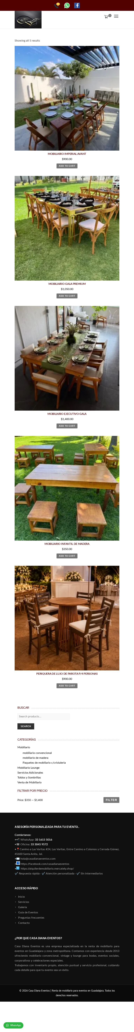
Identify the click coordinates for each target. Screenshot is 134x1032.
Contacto (24, 923)
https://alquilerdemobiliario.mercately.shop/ (47, 868)
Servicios (23, 902)
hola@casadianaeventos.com (37, 858)
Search (26, 726)
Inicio (21, 896)
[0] (105, 16)
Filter (111, 800)
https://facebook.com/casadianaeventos (45, 864)
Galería (22, 907)
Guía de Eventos (28, 912)
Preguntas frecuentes (31, 917)
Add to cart (67, 166)
